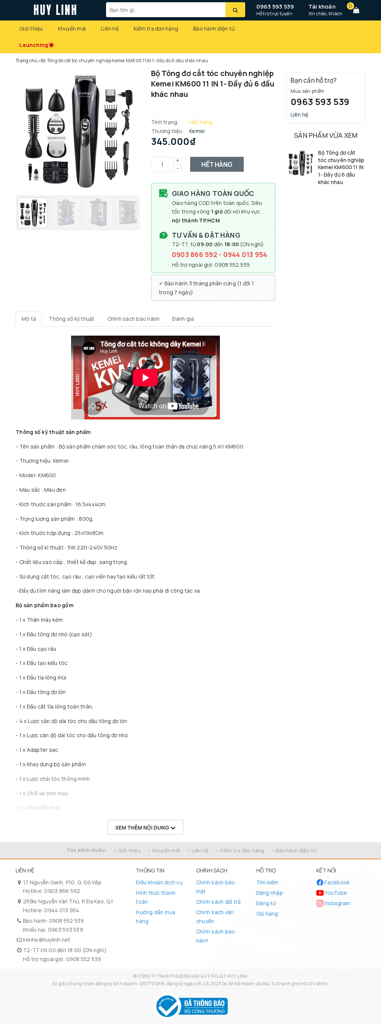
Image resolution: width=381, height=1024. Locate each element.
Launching (33, 44)
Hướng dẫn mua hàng (155, 917)
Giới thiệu (31, 28)
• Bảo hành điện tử (294, 850)
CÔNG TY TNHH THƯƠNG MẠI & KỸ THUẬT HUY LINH (193, 976)
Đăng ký (266, 903)
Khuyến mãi (72, 28)
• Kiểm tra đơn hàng (240, 850)
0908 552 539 (66, 920)
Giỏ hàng (267, 913)
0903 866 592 (195, 254)
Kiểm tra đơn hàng (156, 28)
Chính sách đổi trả (218, 901)
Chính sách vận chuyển (215, 917)
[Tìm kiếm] (235, 9)
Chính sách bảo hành (215, 936)
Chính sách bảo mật (215, 887)
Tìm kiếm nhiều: (87, 850)
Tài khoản (322, 6)
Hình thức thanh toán (156, 897)
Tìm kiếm (267, 882)
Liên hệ (110, 28)
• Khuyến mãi (164, 850)
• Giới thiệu (127, 850)
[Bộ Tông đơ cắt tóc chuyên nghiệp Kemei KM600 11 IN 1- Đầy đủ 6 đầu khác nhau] (300, 163)
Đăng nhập (269, 892)
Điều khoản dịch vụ (159, 882)
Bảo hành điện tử (213, 28)
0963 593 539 (275, 6)
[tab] (29, 319)
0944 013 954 (245, 254)
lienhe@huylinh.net (47, 939)
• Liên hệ (198, 850)
